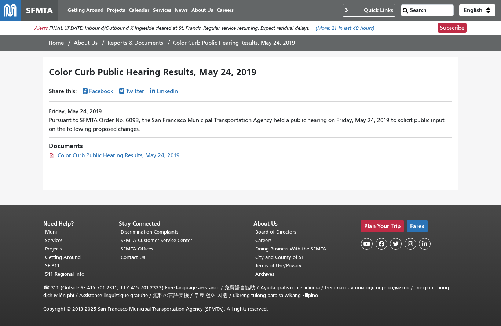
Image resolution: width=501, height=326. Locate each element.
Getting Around (63, 257)
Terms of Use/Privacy (278, 266)
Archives (264, 274)
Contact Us (133, 257)
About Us (86, 43)
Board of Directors (275, 232)
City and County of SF (279, 257)
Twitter (135, 91)
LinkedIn (167, 91)
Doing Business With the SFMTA (290, 249)
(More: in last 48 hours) (344, 28)
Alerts (41, 28)
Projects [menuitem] (116, 10)
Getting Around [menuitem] (85, 10)
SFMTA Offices (137, 249)
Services (53, 240)
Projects (53, 249)
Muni (51, 232)
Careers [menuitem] (225, 10)
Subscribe (452, 28)
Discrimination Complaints (149, 232)
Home (56, 43)
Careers (263, 240)
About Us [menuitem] (202, 10)
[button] (477, 10)
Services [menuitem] (162, 10)
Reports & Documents (135, 43)
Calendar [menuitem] (139, 10)
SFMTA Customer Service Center (156, 240)
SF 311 (52, 266)
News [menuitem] (181, 10)
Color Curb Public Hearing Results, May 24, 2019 (119, 155)
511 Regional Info (64, 274)
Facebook (101, 91)
